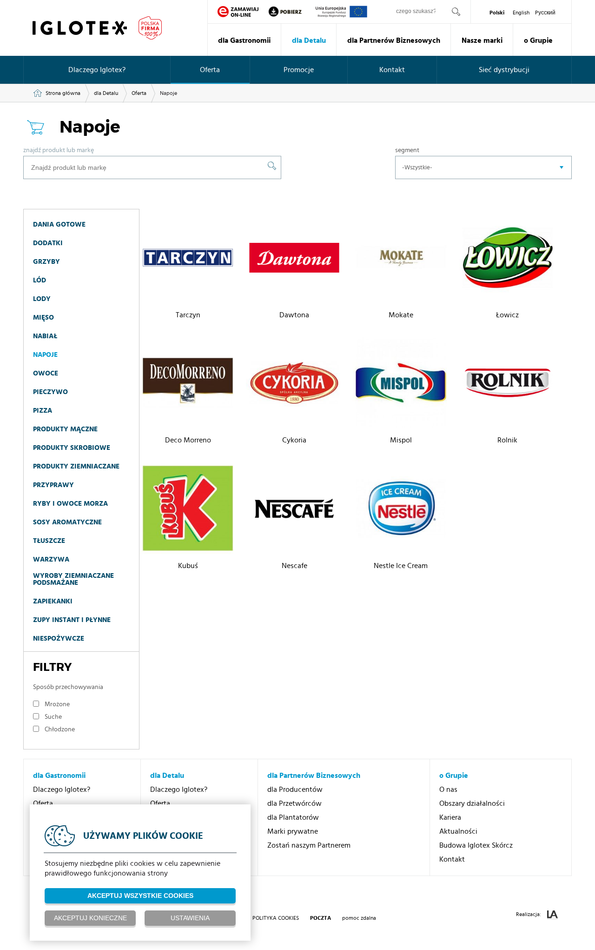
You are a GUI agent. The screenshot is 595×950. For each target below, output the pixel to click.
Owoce (45, 373)
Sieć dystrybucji (504, 70)
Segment (407, 150)
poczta (320, 918)
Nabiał (45, 336)
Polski (496, 12)
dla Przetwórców (294, 803)
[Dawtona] (294, 259)
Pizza (42, 410)
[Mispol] (400, 385)
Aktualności (458, 831)
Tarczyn (188, 315)
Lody (42, 298)
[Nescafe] (294, 510)
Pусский (545, 12)
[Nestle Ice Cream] (400, 510)
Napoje (45, 354)
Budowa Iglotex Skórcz (476, 845)
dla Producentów (295, 789)
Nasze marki (482, 40)
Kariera (450, 817)
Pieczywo (50, 391)
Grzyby (46, 261)
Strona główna (63, 93)
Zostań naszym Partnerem (308, 845)
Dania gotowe (59, 224)
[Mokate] (400, 259)
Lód (39, 280)
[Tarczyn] (187, 259)
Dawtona (294, 315)
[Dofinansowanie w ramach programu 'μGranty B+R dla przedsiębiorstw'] (341, 11)
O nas (448, 789)
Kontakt (392, 70)
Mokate (401, 315)
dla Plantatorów (293, 817)
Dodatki (48, 243)
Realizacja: (529, 914)
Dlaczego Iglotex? (97, 70)
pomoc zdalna (359, 918)
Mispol (401, 440)
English (521, 12)
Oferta (210, 70)
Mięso (43, 317)
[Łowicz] (507, 259)
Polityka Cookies (275, 918)
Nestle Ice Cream (401, 565)
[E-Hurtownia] (238, 11)
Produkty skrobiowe (71, 447)
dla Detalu (309, 40)
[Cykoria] (294, 385)
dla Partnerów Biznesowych (393, 40)
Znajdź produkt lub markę (58, 150)
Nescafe (294, 565)
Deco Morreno (188, 440)
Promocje (299, 70)
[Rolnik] (507, 385)
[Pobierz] (291, 11)
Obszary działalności (472, 803)
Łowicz (507, 315)
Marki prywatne (292, 831)
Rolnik (507, 440)
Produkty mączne (65, 429)
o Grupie (538, 40)
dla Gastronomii (244, 40)
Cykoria (294, 440)
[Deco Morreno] (187, 385)
